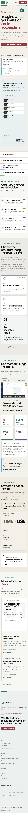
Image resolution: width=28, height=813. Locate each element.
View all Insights (7, 684)
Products (3, 771)
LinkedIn (4, 810)
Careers (3, 776)
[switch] (17, 2)
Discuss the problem (8, 728)
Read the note (8, 625)
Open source (4, 773)
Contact (3, 761)
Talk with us (23, 2)
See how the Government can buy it (14, 49)
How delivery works (5, 743)
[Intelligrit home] (6, 2)
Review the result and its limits (12, 410)
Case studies (4, 745)
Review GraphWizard (9, 469)
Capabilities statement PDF (7, 763)
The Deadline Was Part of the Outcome (12, 662)
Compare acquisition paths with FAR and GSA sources (14, 348)
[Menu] (3, 2)
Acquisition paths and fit (6, 756)
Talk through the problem (14, 45)
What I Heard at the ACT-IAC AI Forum (12, 606)
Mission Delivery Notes (6, 748)
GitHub (8, 810)
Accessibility (4, 778)
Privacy (3, 781)
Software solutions (5, 741)
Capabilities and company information (10, 758)
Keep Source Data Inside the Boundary (12, 638)
